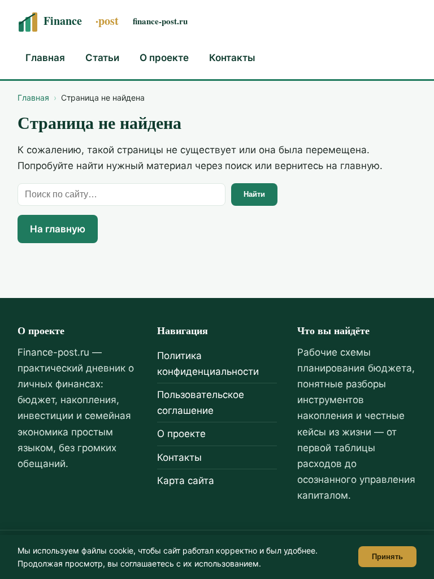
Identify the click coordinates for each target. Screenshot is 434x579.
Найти (254, 194)
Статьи (102, 57)
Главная (45, 57)
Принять (387, 556)
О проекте (164, 57)
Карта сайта (185, 480)
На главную (57, 229)
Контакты (232, 57)
